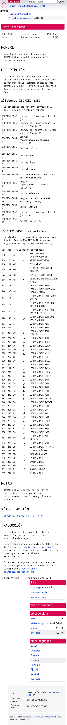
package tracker (39, 592)
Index (13, 5)
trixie (33, 618)
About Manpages (28, 5)
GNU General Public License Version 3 (30, 547)
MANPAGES (14, 1)
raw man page (39, 597)
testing (34, 628)
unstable (14, 18)
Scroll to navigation (15, 26)
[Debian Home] (4, 6)
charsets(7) (24, 515)
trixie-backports (39, 623)
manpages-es (25, 18)
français (35, 664)
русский (35, 679)
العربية (34, 645)
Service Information (20, 13)
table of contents (41, 605)
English (35, 655)
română (35, 674)
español (35, 660)
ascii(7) (49, 243)
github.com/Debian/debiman (41, 717)
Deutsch (35, 650)
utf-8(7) (38, 515)
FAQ (42, 5)
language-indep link (42, 587)
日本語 (34, 669)
